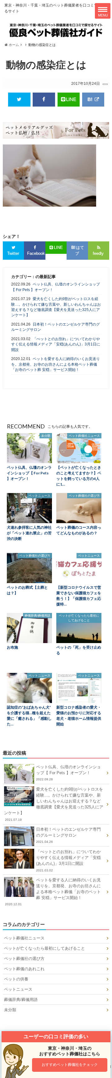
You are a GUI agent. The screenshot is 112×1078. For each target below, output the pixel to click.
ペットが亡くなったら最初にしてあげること (44, 948)
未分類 (10, 1009)
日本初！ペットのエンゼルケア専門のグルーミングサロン (55, 326)
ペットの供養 (16, 979)
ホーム (13, 45)
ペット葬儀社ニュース (24, 938)
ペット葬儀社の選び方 (24, 958)
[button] (70, 1065)
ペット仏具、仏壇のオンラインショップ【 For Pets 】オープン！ (55, 286)
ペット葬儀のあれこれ (24, 968)
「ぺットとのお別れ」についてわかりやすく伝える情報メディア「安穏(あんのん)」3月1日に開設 (55, 344)
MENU (103, 15)
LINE (71, 99)
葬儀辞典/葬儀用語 (21, 999)
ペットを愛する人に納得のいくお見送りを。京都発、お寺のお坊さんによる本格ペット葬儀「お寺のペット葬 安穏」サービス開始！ (55, 364)
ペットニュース (18, 989)
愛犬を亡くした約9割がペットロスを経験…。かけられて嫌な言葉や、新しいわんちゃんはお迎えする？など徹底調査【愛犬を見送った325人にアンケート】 (56, 307)
